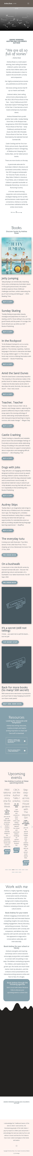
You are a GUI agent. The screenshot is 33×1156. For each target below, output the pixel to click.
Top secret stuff (10, 642)
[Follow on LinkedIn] (16, 1083)
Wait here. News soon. (12, 704)
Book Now (7, 850)
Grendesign (17, 1153)
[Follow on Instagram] (20, 1083)
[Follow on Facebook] (13, 1083)
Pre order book (9, 555)
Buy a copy (7, 302)
